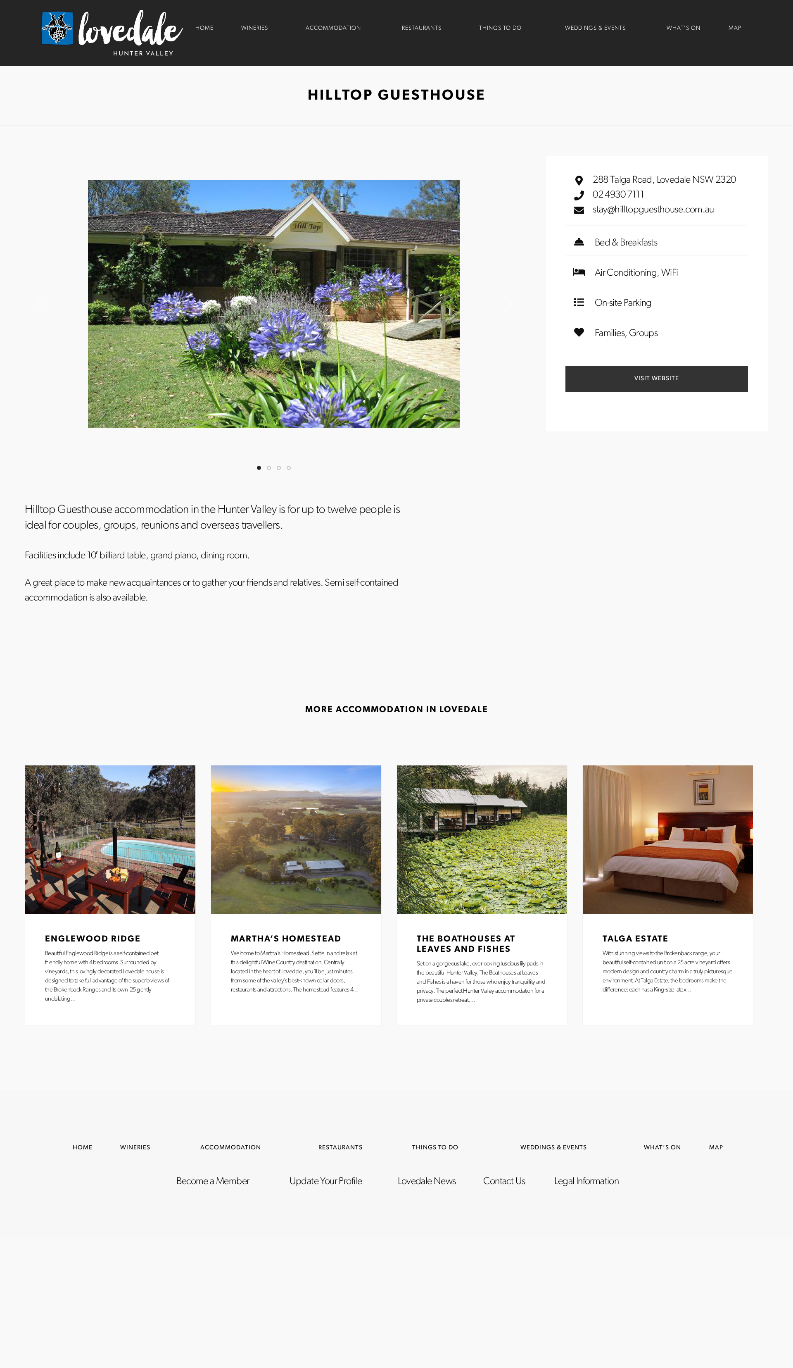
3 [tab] (279, 468)
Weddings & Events (595, 28)
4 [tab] (289, 468)
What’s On (683, 28)
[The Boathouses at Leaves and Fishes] (482, 839)
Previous (39, 304)
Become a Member (212, 1182)
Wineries (254, 28)
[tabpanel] (274, 304)
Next (508, 304)
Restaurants (422, 28)
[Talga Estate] (668, 839)
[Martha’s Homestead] (296, 839)
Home (204, 28)
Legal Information (586, 1182)
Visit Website (656, 379)
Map (735, 28)
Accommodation (333, 28)
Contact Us (504, 1182)
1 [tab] (259, 468)
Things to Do (500, 28)
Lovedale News (427, 1182)
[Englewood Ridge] (110, 839)
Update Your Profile (326, 1182)
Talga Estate (636, 939)
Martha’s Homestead (286, 939)
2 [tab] (269, 468)
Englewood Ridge (93, 939)
